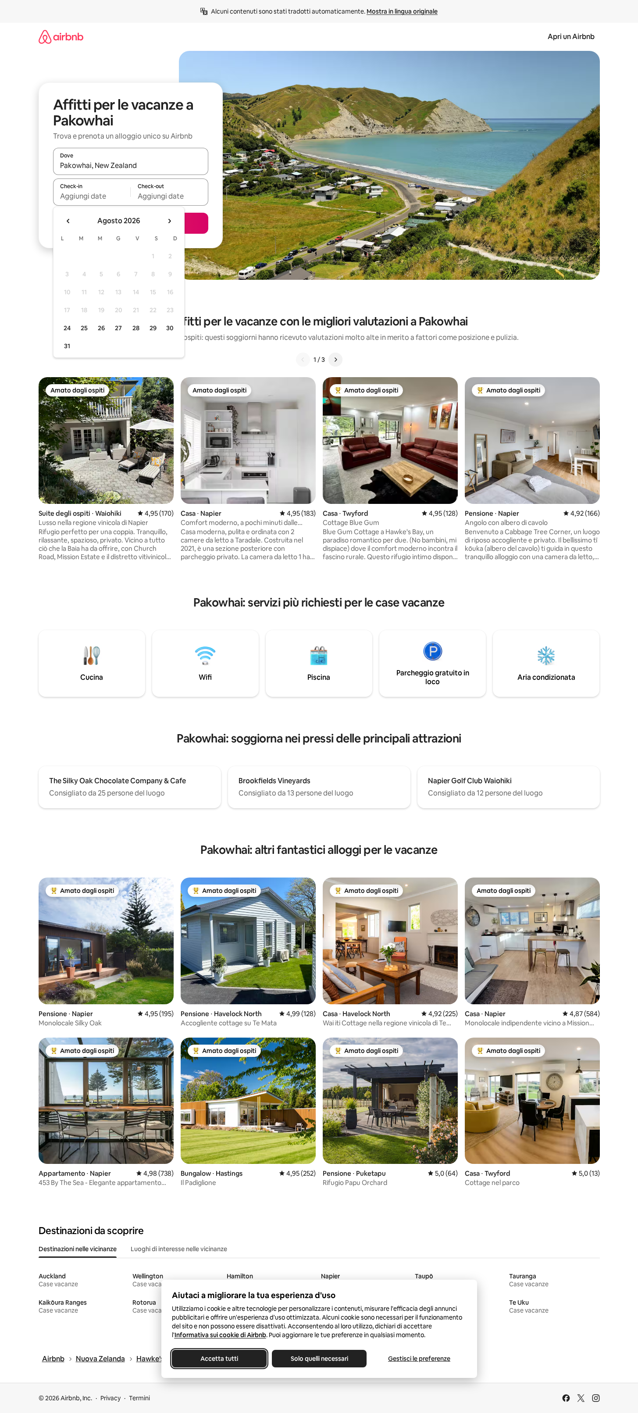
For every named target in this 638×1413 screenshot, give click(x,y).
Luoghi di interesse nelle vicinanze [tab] (179, 1249)
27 (118, 328)
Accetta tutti (219, 1359)
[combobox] (130, 165)
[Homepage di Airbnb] (61, 36)
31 (67, 346)
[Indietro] (303, 360)
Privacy (110, 1398)
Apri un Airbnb (571, 36)
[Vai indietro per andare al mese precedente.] (68, 221)
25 (84, 328)
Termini (139, 1398)
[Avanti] (335, 360)
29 (153, 328)
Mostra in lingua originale (402, 11)
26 (101, 328)
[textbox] (92, 196)
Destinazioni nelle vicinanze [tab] (78, 1249)
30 (170, 328)
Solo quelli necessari (319, 1359)
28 (135, 328)
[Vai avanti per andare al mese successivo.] (169, 221)
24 (67, 328)
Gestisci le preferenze (419, 1359)
